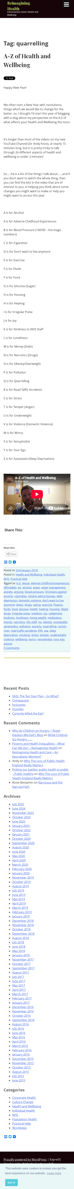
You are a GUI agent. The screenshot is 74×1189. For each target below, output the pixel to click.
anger (36, 587)
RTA (40, 630)
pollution (25, 626)
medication (54, 617)
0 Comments (11, 648)
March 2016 (20, 1046)
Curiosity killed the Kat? (28, 713)
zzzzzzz (8, 643)
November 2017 (23, 960)
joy (45, 613)
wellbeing (21, 639)
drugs (28, 604)
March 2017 (20, 994)
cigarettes (20, 596)
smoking (24, 635)
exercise (47, 604)
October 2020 (21, 839)
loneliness (22, 617)
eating (37, 604)
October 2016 (21, 1016)
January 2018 (21, 955)
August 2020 (20, 847)
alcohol (26, 587)
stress (34, 635)
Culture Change (22, 1102)
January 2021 (21, 834)
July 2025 (18, 804)
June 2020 (18, 852)
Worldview (19, 1128)
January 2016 (21, 1054)
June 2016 (18, 1033)
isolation (36, 613)
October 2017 (21, 964)
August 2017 (20, 973)
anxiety (8, 592)
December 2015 (23, 1059)
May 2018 (18, 951)
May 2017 (18, 985)
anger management (53, 587)
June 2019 (18, 895)
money (8, 622)
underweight (58, 635)
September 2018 (23, 934)
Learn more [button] (54, 1173)
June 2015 (18, 1080)
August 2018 (20, 938)
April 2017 (19, 990)
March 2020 (20, 865)
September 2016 (23, 1020)
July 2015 (18, 1076)
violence (9, 639)
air (19, 587)
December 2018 (23, 921)
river (6, 630)
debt (59, 596)
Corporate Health (24, 1098)
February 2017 (22, 998)
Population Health (24, 1119)
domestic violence (30, 600)
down (19, 604)
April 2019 (19, 903)
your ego (59, 639)
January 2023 (21, 826)
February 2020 (22, 869)
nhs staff (31, 622)
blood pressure (34, 592)
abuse (25, 583)
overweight (60, 622)
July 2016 (18, 1029)
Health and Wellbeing (29, 574)
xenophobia (44, 639)
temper (44, 635)
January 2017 (21, 1003)
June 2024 (18, 809)
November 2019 (23, 878)
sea (46, 630)
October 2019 (21, 882)
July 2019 (18, 891)
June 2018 (18, 947)
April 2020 (19, 860)
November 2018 (23, 925)
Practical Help (18, 579)
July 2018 (18, 942)
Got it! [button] (11, 1182)
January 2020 (21, 873)
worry (32, 639)
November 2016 (23, 1011)
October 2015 (21, 1067)
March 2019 (20, 908)
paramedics (11, 626)
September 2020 (23, 843)
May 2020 (18, 856)
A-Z (18, 583)
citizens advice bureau (41, 596)
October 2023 (21, 817)
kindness (9, 617)
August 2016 (20, 1024)
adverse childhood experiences (50, 583)
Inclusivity (19, 705)
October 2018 (21, 929)
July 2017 (18, 977)
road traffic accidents (24, 630)
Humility (18, 709)
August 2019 (20, 886)
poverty (36, 626)
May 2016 (18, 1037)
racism (62, 626)
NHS (6, 579)
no (39, 622)
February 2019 (22, 912)
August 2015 (20, 1072)
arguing (18, 592)
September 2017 (23, 968)
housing (54, 609)
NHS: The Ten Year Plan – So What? (35, 696)
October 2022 (21, 830)
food (15, 609)
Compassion (20, 700)
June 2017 (18, 981)
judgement (55, 613)
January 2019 (21, 916)
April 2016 (19, 1042)
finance (58, 604)
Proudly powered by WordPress (25, 1159)
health (34, 609)
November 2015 (23, 1063)
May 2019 (18, 899)
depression (10, 600)
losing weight (38, 617)
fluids (7, 609)
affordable (10, 587)
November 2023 (23, 813)
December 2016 (23, 1007)
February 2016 (22, 1050)
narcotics (19, 622)
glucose (23, 609)
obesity (47, 622)
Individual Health (54, 574)
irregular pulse (21, 613)
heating (43, 609)
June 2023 (18, 821)
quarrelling (49, 626)
